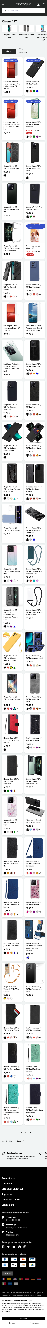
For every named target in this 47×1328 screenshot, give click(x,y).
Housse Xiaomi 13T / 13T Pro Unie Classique (11, 781)
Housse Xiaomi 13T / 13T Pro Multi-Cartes (11, 1029)
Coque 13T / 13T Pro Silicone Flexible (34, 208)
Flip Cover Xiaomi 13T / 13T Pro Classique (34, 1029)
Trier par (21, 49)
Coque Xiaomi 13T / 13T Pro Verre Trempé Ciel (12, 699)
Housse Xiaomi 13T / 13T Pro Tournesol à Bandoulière (34, 863)
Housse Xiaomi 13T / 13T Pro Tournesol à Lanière (11, 904)
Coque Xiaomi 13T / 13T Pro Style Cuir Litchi (33, 699)
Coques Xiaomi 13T (9, 35)
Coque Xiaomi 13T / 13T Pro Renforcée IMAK (33, 168)
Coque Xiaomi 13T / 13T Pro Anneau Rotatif (34, 657)
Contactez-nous (11, 1199)
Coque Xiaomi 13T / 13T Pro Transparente (12, 529)
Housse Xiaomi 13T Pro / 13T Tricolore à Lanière (11, 740)
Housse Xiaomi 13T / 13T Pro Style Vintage (12, 1068)
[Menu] (9, 4)
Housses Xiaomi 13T (26, 35)
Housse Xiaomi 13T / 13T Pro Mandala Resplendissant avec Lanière (11, 1111)
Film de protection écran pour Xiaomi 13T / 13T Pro (12, 328)
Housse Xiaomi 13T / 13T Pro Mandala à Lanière (34, 1069)
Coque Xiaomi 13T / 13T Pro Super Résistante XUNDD (33, 781)
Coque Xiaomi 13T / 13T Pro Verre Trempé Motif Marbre (12, 489)
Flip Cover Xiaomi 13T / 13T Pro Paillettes (34, 739)
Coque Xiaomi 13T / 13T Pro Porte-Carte (33, 447)
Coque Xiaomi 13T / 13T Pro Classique (33, 286)
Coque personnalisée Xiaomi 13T (34, 247)
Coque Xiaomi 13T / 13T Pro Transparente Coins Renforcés (12, 248)
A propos (7, 1194)
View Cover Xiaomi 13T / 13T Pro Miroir (33, 821)
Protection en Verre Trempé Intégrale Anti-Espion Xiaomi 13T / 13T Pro (12, 85)
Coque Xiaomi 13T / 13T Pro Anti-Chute (33, 365)
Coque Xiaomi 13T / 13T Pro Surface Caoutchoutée (11, 448)
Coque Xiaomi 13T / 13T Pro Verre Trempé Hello (12, 571)
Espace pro (8, 1204)
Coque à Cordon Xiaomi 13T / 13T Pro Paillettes (11, 989)
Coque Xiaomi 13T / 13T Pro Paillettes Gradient (33, 124)
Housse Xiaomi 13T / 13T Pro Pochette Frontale (34, 489)
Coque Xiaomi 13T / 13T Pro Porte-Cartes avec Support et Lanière (34, 946)
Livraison (7, 1183)
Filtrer (8, 51)
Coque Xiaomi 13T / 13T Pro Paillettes (33, 903)
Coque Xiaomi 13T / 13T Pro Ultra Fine (33, 83)
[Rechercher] (5, 10)
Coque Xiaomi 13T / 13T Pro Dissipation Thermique (33, 530)
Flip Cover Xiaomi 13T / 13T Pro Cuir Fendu (12, 944)
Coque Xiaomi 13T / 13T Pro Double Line (11, 167)
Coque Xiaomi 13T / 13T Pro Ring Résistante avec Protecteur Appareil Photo (11, 614)
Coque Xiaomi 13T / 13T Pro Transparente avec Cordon (34, 612)
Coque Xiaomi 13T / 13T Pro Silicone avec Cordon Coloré (34, 571)
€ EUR (6, 1273)
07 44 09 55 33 (13, 1220)
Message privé (12, 1235)
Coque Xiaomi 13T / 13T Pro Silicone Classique (11, 407)
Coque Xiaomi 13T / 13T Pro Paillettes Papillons (11, 822)
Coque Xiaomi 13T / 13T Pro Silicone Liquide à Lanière (11, 658)
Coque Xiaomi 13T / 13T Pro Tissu (33, 406)
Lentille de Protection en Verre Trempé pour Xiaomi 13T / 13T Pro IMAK (12, 367)
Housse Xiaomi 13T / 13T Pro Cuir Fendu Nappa (11, 863)
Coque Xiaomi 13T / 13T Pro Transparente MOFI (34, 989)
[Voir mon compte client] (38, 4)
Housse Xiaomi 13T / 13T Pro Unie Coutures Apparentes (34, 1110)
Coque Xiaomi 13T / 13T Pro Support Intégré (11, 287)
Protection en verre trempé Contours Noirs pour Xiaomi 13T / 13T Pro (12, 125)
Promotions (8, 1178)
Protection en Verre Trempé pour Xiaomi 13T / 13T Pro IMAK (34, 328)
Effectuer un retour (12, 1189)
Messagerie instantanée (16, 1227)
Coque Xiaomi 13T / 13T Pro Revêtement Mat (11, 209)
